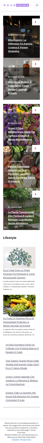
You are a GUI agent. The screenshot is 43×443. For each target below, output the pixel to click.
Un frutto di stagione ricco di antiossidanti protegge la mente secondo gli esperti (18, 322)
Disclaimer (16, 440)
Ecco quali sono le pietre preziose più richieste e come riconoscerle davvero (19, 274)
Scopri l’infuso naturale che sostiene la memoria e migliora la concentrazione (22, 380)
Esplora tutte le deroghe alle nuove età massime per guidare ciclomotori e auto (22, 397)
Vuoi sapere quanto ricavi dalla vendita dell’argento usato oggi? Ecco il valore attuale (22, 364)
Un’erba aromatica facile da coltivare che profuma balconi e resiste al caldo (22, 348)
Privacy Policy (26, 440)
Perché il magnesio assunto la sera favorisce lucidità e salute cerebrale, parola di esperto (21, 174)
